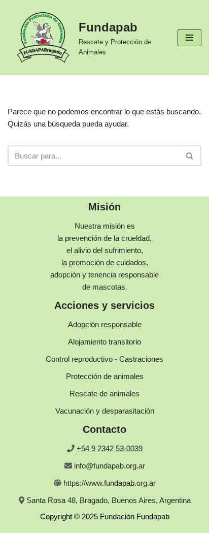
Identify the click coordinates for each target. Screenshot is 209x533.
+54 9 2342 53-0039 (110, 448)
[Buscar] (190, 155)
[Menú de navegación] (189, 37)
